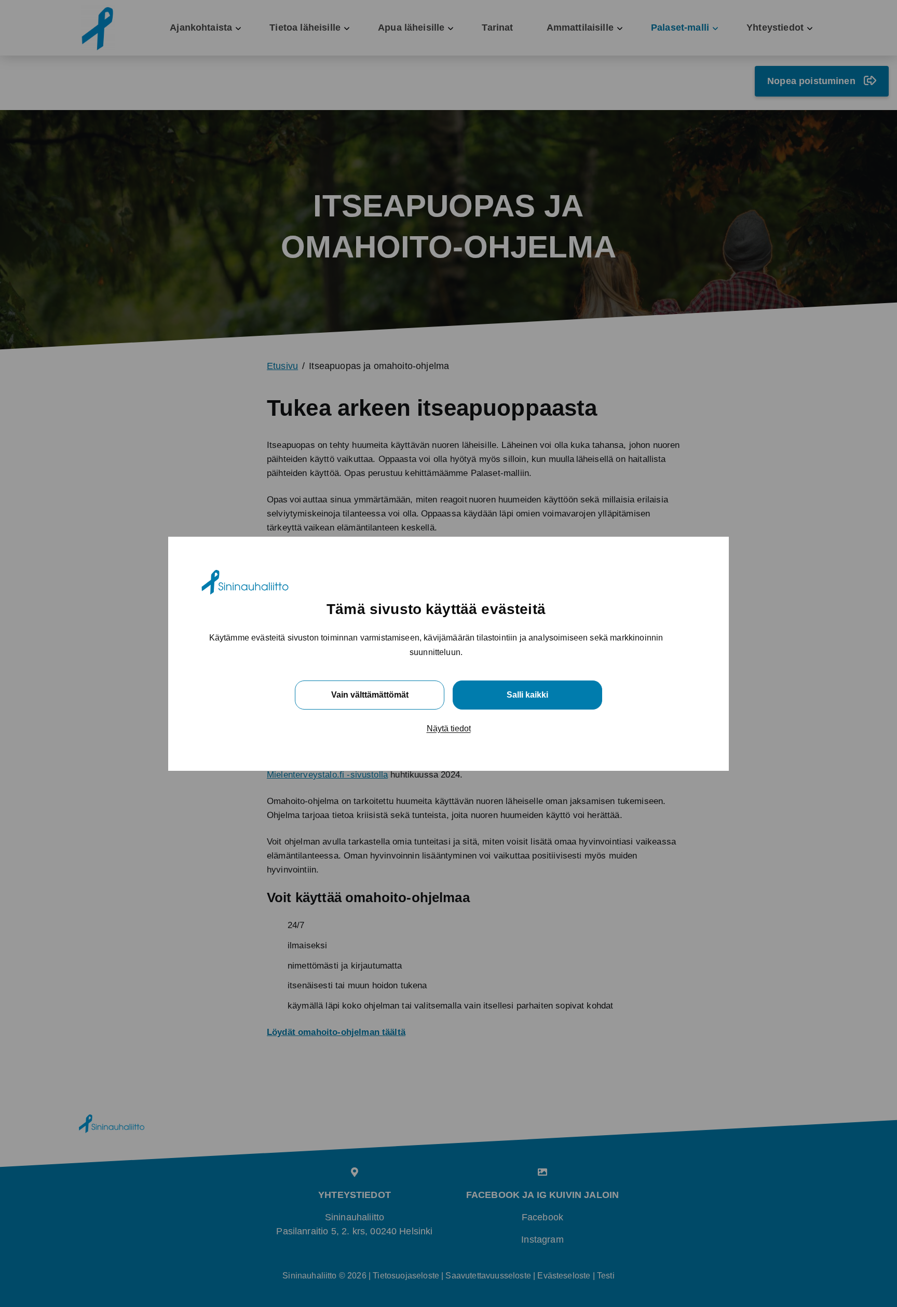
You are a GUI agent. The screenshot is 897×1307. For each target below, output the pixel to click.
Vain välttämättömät (370, 694)
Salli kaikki (527, 694)
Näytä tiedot (449, 728)
